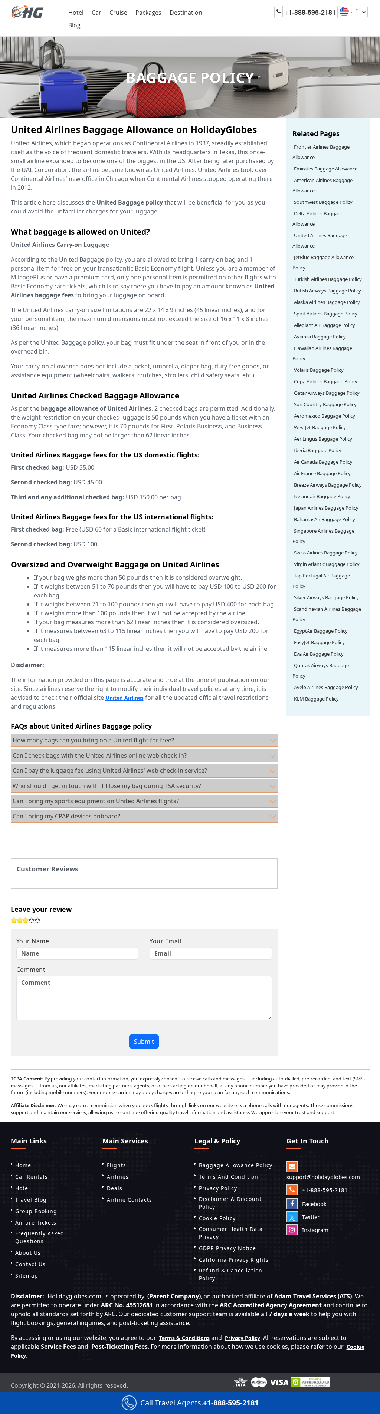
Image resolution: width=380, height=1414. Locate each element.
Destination (186, 13)
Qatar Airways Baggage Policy (327, 393)
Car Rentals (31, 1176)
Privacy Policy (218, 1188)
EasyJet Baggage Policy (319, 642)
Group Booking (36, 1211)
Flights (116, 1165)
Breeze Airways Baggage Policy (328, 484)
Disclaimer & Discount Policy (230, 1202)
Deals (114, 1188)
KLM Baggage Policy (316, 698)
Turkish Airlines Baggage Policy (328, 279)
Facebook (314, 1204)
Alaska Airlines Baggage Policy (327, 302)
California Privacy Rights (234, 1259)
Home (23, 1165)
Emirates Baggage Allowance (325, 168)
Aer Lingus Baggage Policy (323, 439)
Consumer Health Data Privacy (231, 1232)
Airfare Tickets (35, 1222)
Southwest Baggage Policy (323, 202)
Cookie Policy (217, 1218)
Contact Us (30, 1264)
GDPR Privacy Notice (227, 1248)
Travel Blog (31, 1199)
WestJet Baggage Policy (320, 427)
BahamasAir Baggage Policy (324, 519)
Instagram (314, 1229)
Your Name (32, 941)
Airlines (118, 1176)
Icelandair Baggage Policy (322, 496)
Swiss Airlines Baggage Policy (326, 552)
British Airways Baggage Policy (327, 290)
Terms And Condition (228, 1176)
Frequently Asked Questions (39, 1237)
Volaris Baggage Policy (319, 370)
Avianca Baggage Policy (320, 336)
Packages (148, 13)
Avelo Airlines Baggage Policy (326, 687)
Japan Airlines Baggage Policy (326, 507)
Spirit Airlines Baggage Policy (325, 313)
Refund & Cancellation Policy (230, 1274)
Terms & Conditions (184, 1337)
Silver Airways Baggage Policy (326, 597)
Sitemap (26, 1275)
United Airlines (124, 697)
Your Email (165, 941)
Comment (31, 970)
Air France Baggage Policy (322, 473)
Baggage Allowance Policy (235, 1165)
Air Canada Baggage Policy (323, 461)
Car (96, 13)
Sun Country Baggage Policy (325, 404)
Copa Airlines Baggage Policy (325, 381)
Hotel (75, 13)
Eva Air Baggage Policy (319, 653)
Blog (74, 25)
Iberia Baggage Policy (317, 450)
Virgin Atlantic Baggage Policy (327, 564)
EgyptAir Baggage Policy (321, 630)
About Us (28, 1252)
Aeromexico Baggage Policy (324, 416)
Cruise (118, 13)
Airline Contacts (129, 1199)
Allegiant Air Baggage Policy (324, 325)
